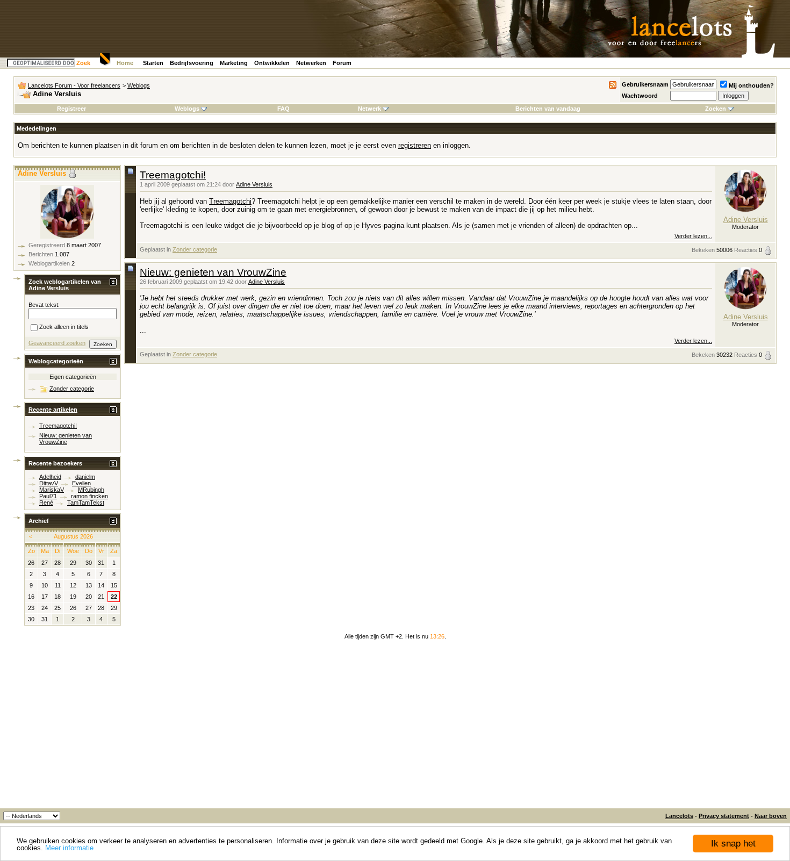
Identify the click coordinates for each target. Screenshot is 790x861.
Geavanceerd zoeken (56, 343)
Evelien (81, 483)
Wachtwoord (640, 95)
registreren (414, 145)
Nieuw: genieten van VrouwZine (213, 272)
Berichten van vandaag (547, 108)
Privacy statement (724, 816)
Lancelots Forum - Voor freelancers (74, 85)
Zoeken (715, 108)
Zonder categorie (195, 249)
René (46, 502)
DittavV (48, 483)
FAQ (283, 108)
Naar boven (771, 816)
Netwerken (311, 63)
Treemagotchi (230, 201)
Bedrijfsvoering (191, 63)
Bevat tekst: (44, 305)
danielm (85, 476)
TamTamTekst (85, 502)
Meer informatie (69, 848)
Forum (342, 63)
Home (125, 63)
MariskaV (51, 489)
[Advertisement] (395, 727)
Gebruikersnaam (645, 84)
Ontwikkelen (272, 63)
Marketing (234, 63)
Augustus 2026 (73, 536)
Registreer (71, 108)
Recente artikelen (52, 409)
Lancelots (679, 816)
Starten (153, 63)
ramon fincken (89, 496)
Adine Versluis (254, 184)
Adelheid (50, 476)
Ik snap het (733, 843)
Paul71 (48, 496)
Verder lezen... (693, 236)
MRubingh (91, 489)
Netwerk (369, 108)
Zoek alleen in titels (64, 327)
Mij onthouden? (751, 85)
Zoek (83, 63)
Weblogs (138, 85)
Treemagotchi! (173, 175)
